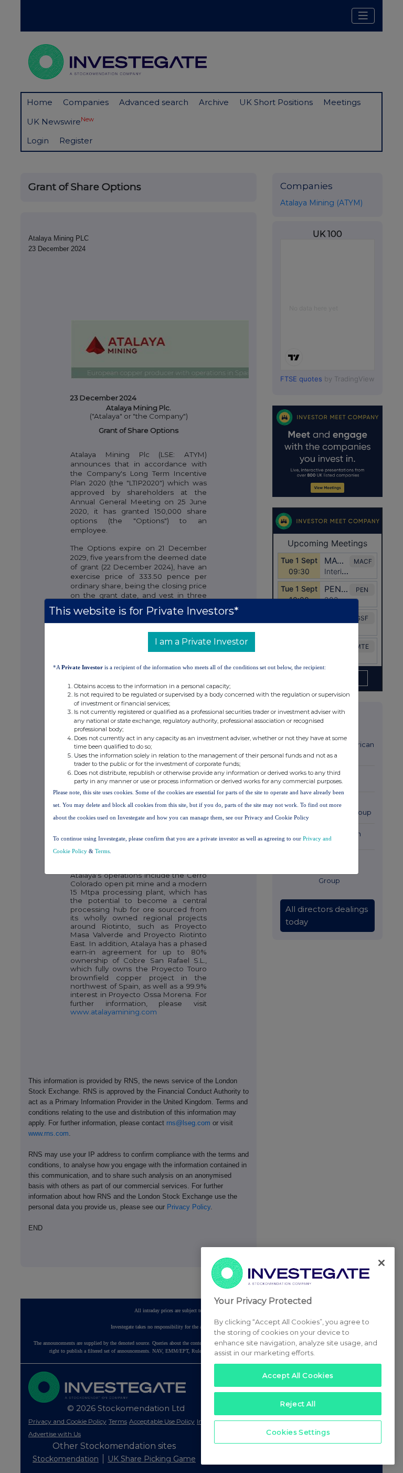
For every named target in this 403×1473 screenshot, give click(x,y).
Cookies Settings (298, 1432)
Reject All (298, 1403)
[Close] (381, 1262)
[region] (298, 1356)
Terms (102, 851)
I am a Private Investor (201, 642)
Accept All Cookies (297, 1375)
